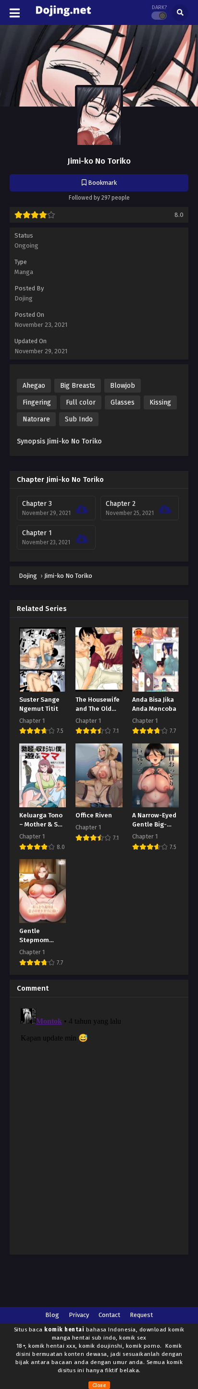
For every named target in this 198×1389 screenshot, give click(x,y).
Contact (109, 1314)
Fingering (37, 402)
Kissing (160, 402)
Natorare (36, 419)
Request (141, 1314)
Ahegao (34, 386)
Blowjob (122, 386)
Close (99, 1385)
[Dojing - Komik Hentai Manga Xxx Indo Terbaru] (63, 18)
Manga (23, 271)
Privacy (79, 1314)
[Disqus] (99, 1125)
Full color (81, 402)
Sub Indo (79, 419)
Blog (52, 1314)
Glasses (123, 402)
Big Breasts (77, 386)
